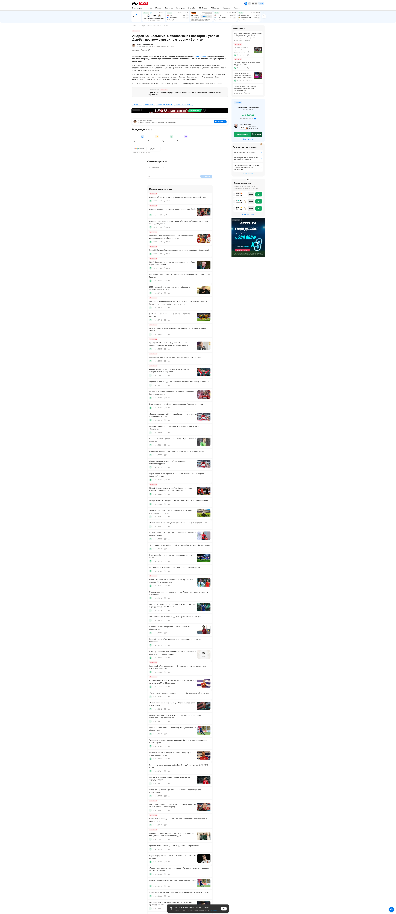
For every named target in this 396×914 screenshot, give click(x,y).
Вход (261, 3)
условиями (214, 910)
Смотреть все (248, 174)
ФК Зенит (137, 104)
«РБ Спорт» (201, 56)
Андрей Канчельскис (183, 104)
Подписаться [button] (221, 121)
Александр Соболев (164, 104)
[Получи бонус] (245, 3)
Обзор (251, 194)
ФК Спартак (149, 104)
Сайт (258, 194)
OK (223, 909)
